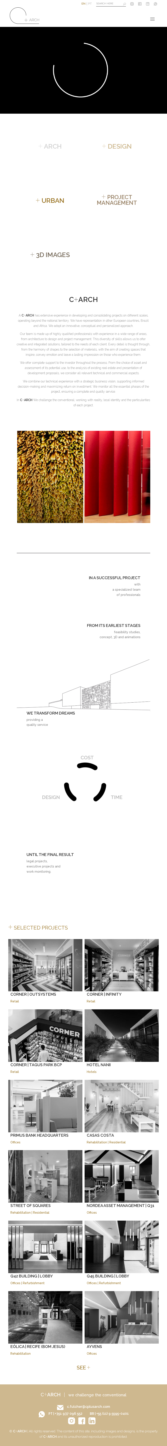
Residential (117, 1142)
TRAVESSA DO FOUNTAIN (50, 517)
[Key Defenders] (124, 477)
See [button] (83, 1367)
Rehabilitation (97, 1142)
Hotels (92, 1072)
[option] (57, 477)
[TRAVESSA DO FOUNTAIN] (57, 477)
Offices (15, 1142)
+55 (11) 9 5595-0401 (112, 1414)
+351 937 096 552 (69, 1414)
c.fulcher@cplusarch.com (88, 1407)
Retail (14, 1001)
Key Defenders (109, 517)
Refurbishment (34, 1283)
